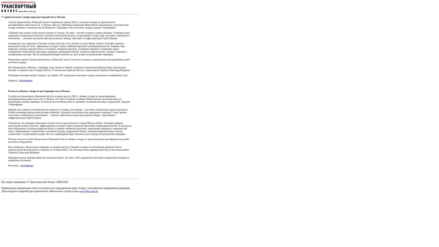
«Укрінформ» (26, 80)
